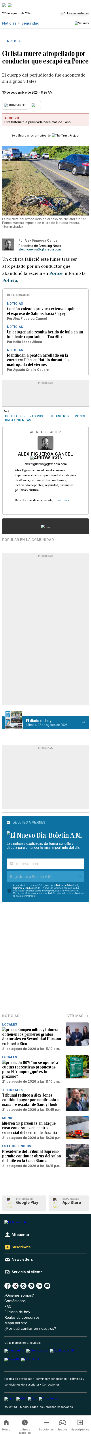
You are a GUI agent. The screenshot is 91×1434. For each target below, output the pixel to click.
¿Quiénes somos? (19, 1295)
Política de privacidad (18, 1378)
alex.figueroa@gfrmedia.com (40, 249)
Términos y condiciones (51, 1378)
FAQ (7, 1306)
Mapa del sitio (15, 1323)
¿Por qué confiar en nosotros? (30, 1328)
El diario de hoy (17, 1312)
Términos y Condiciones (25, 888)
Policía (9, 280)
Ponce (56, 273)
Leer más (63, 500)
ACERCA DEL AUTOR (45, 432)
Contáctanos (15, 1301)
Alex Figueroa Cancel (45, 454)
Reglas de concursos (22, 1317)
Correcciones (51, 1384)
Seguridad (30, 23)
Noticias (9, 23)
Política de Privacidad (67, 885)
